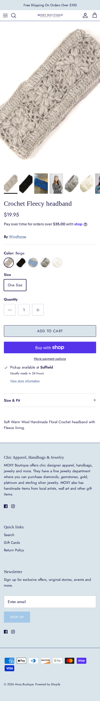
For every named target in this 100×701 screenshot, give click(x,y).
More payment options (50, 359)
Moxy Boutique (24, 684)
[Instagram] (13, 506)
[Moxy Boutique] (50, 15)
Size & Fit (12, 400)
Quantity (10, 299)
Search (9, 535)
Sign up (17, 617)
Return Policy (14, 550)
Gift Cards (12, 542)
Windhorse (17, 236)
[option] (50, 95)
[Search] (16, 15)
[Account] (84, 15)
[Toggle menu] (5, 15)
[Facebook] (6, 506)
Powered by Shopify (47, 684)
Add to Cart (50, 331)
